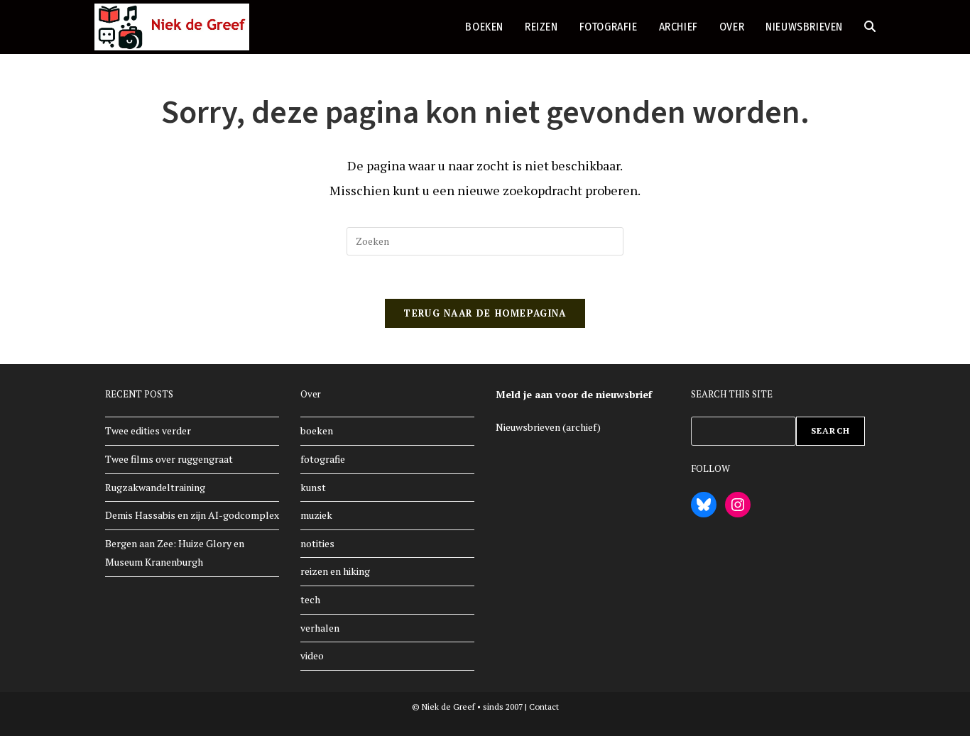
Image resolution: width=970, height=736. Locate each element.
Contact (544, 706)
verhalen (319, 628)
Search (830, 430)
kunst (313, 487)
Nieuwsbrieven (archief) (548, 427)
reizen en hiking (335, 571)
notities (317, 543)
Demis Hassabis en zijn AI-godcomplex (192, 515)
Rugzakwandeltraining (155, 487)
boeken (316, 430)
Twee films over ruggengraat (169, 459)
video (312, 655)
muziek (316, 515)
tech (310, 599)
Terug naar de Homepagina (484, 313)
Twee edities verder (148, 430)
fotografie (322, 459)
